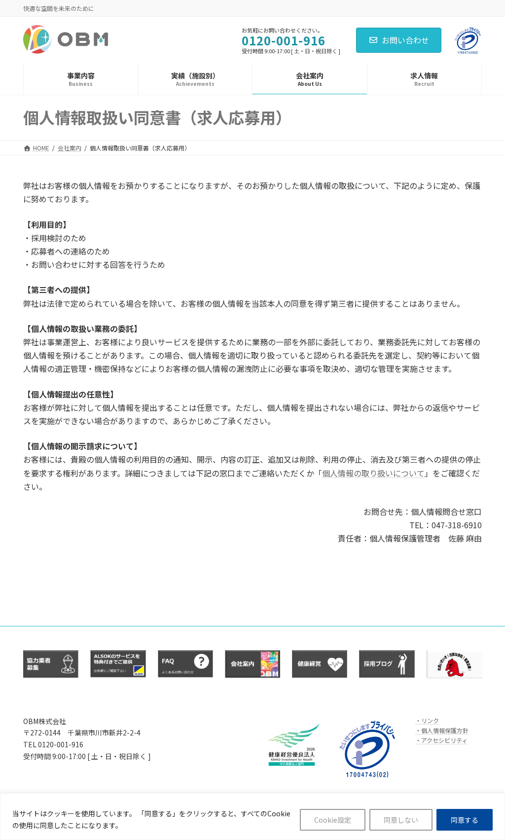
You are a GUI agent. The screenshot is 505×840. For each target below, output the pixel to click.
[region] (252, 816)
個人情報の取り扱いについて (373, 473)
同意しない (401, 820)
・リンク (427, 720)
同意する (464, 820)
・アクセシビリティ (441, 740)
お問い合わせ (405, 40)
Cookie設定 (332, 820)
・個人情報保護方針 (442, 730)
